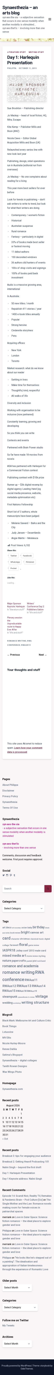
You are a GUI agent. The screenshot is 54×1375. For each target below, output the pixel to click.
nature (6, 960)
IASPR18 (8, 950)
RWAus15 (8, 991)
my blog (41, 956)
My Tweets (8, 1325)
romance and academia (20, 966)
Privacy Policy (10, 796)
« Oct (5, 1138)
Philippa (11, 68)
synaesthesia (23, 997)
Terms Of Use (10, 807)
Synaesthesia (9, 802)
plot (34, 961)
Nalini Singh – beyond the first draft (21, 1167)
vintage (41, 996)
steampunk (9, 996)
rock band (41, 961)
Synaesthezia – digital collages (19, 1060)
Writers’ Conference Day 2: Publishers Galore (35, 606)
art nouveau (16, 928)
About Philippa (10, 784)
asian (24, 927)
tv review (31, 997)
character (15, 939)
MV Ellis (6, 1037)
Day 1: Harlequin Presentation (18, 1173)
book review (15, 933)
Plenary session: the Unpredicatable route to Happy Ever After (14, 623)
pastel (29, 961)
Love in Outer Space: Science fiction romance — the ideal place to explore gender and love (26, 1221)
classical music (37, 939)
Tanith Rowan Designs (14, 1066)
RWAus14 (38, 986)
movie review (32, 956)
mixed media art (14, 955)
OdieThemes (27, 1368)
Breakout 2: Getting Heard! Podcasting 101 (25, 1161)
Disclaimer (8, 790)
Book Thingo (9, 1026)
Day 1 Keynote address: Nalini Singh (22, 1178)
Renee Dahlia (9, 1049)
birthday (39, 927)
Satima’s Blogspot (12, 1054)
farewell (14, 945)
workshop (17, 1003)
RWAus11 (31, 980)
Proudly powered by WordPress (17, 1365)
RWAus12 (9, 986)
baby (29, 927)
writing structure (35, 1002)
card (6, 938)
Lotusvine (7, 1032)
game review (33, 945)
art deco (7, 927)
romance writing (16, 641)
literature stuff (16, 52)
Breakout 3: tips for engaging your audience (26, 1156)
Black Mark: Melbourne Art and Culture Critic (26, 1020)
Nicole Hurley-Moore (13, 1043)
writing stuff (36, 52)
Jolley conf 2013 (25, 950)
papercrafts (19, 960)
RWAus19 (25, 645)
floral (23, 944)
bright (25, 932)
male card (40, 950)
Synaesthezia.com (12, 1089)
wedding (7, 1002)
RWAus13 (24, 986)
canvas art (37, 932)
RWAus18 (21, 991)
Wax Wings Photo (12, 1071)
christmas (25, 939)
